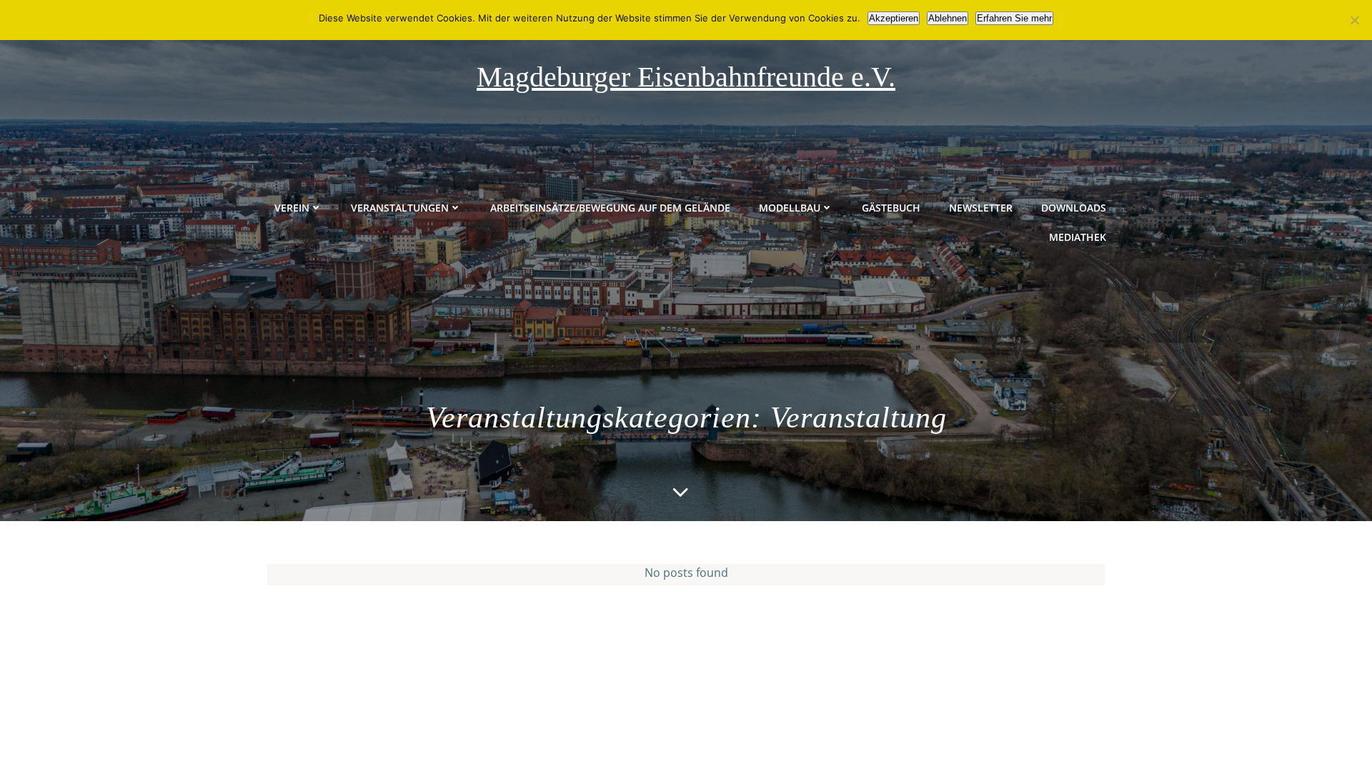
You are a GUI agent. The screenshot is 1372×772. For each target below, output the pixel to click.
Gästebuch (891, 207)
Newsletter (981, 207)
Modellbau (789, 207)
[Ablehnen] (1354, 20)
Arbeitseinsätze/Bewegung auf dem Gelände (610, 207)
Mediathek (1077, 237)
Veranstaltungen (400, 207)
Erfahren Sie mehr (1014, 18)
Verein (291, 207)
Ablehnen (947, 18)
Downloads (1073, 207)
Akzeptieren (893, 18)
